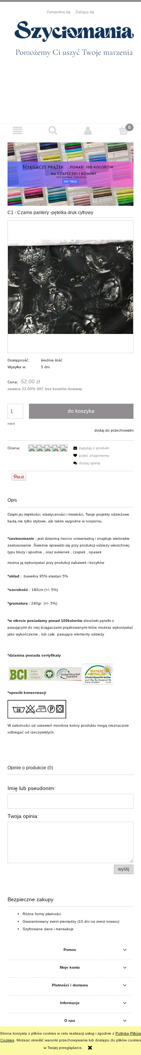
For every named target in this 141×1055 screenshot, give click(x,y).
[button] (17, 130)
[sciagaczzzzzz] (70, 173)
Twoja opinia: (23, 816)
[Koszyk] (123, 130)
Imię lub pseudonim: (32, 788)
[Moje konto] (88, 130)
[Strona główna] (70, 42)
